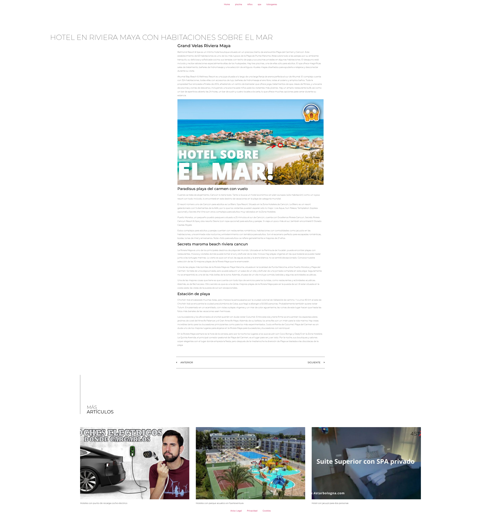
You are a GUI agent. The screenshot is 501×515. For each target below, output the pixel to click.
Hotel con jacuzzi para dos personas (330, 503)
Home (227, 4)
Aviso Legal (236, 510)
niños (249, 4)
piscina (238, 4)
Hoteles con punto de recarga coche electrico (103, 503)
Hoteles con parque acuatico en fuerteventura (219, 503)
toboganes (271, 4)
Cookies (267, 510)
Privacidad (252, 510)
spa (259, 4)
